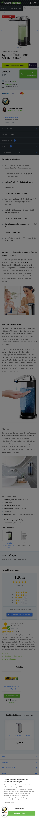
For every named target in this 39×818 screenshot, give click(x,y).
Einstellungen (19, 808)
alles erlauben (19, 813)
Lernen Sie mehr (9, 802)
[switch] (4, 815)
